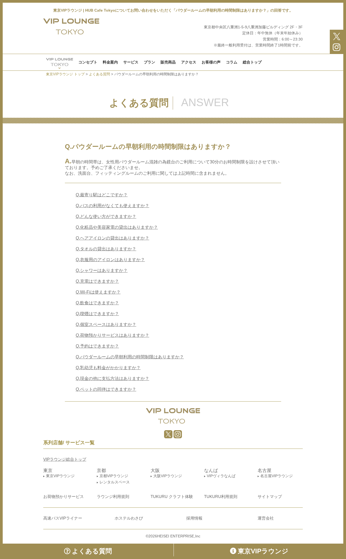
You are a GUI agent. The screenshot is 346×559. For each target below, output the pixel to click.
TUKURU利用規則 (220, 496)
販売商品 (168, 62)
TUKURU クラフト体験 (172, 496)
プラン (149, 62)
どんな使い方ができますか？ (106, 216)
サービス (130, 62)
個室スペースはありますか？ (106, 324)
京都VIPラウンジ (113, 476)
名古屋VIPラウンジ (276, 476)
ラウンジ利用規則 (113, 496)
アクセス (188, 62)
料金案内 (110, 62)
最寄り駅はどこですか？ (102, 195)
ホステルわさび (129, 518)
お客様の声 (211, 62)
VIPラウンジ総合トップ (64, 459)
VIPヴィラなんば (221, 476)
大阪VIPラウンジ (167, 476)
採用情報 (194, 518)
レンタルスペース (114, 482)
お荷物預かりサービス (63, 496)
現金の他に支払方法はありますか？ (112, 378)
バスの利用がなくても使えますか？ (112, 205)
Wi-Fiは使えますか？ (98, 292)
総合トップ (252, 62)
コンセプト (87, 62)
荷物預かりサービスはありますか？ (112, 335)
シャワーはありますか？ (102, 270)
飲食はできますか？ (97, 303)
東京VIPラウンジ (60, 476)
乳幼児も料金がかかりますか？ (108, 367)
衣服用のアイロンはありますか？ (110, 259)
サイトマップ (270, 496)
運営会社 (266, 518)
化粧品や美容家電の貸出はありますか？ (117, 227)
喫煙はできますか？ (97, 313)
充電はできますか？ (97, 281)
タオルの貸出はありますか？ (106, 249)
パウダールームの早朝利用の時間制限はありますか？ (130, 357)
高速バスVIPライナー (62, 518)
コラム (231, 62)
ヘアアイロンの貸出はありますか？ (112, 238)
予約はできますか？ (97, 346)
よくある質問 (92, 551)
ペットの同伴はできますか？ (106, 389)
